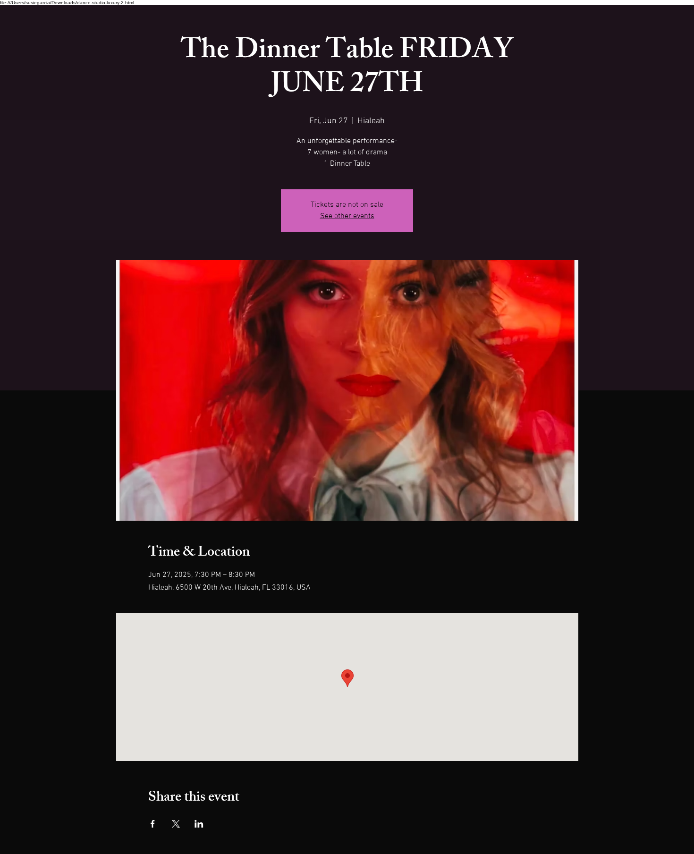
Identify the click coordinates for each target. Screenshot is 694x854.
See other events (347, 216)
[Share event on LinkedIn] (199, 824)
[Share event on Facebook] (152, 824)
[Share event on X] (175, 824)
